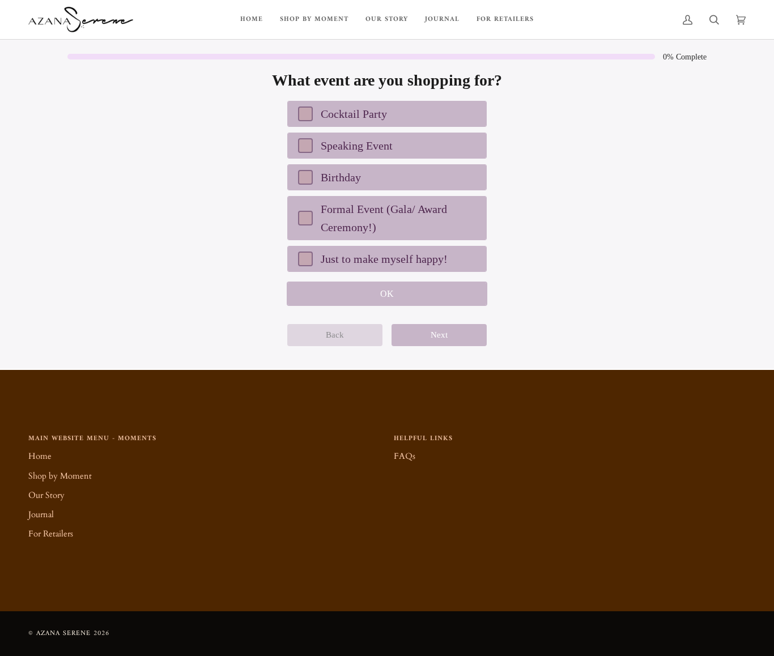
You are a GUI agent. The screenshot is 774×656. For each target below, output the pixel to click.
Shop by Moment (60, 476)
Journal (41, 514)
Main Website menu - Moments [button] (92, 439)
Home (40, 456)
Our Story (46, 495)
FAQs (404, 456)
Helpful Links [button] (423, 439)
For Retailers (50, 534)
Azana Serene (63, 633)
